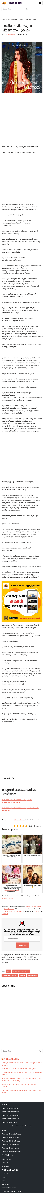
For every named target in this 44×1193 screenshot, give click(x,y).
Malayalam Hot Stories (9, 1122)
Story (8, 19)
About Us (5, 1162)
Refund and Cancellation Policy (12, 1191)
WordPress (28, 1126)
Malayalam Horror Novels (10, 1148)
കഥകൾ (22, 975)
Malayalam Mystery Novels (11, 1141)
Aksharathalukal (19, 820)
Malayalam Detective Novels (11, 1151)
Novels (28, 906)
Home (3, 19)
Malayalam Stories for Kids (11, 1119)
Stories (33, 906)
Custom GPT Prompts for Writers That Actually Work (19, 1069)
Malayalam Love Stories (10, 1108)
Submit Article (6, 1159)
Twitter (37, 911)
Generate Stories (7, 898)
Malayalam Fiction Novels (10, 1137)
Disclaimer (5, 1184)
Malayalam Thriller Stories (10, 1115)
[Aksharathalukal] (12, 3)
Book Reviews (9, 909)
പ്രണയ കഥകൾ (32, 975)
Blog (3, 1181)
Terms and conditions (9, 1188)
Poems (39, 906)
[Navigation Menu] (40, 3)
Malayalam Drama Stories (10, 1112)
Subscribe (23, 945)
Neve (13, 1126)
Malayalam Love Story (10, 975)
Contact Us (5, 1166)
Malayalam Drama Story (21, 971)
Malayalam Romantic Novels (11, 1134)
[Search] (27, 9)
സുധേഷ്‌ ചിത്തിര (9, 34)
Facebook (5, 914)
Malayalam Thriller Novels (10, 1144)
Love (8, 971)
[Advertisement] (22, 122)
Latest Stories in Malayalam (13, 911)
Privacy (4, 1177)
